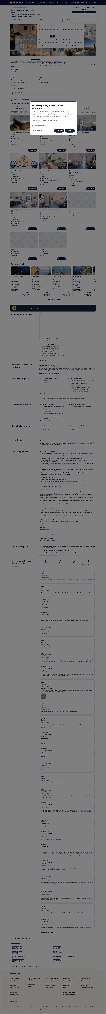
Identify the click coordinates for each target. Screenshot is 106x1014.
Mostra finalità (37, 130)
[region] (53, 118)
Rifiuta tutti (59, 130)
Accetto (69, 130)
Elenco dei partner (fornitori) (38, 125)
